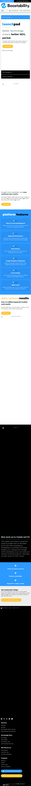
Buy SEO (3, 727)
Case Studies (4, 739)
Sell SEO (3, 725)
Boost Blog (4, 737)
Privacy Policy (4, 764)
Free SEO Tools (5, 752)
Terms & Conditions (6, 766)
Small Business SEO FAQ (7, 743)
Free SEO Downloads (6, 754)
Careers (3, 762)
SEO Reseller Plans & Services (8, 729)
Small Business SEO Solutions (8, 731)
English (7, 784)
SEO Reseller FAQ (5, 741)
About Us (3, 760)
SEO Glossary (4, 750)
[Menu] (2, 10)
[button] (1, 719)
